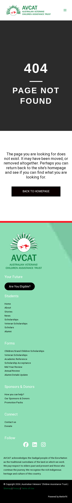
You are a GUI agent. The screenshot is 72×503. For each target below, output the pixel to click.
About (8, 307)
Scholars (9, 327)
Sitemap (7, 488)
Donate (8, 426)
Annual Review (12, 370)
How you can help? (14, 394)
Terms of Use (27, 488)
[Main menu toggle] (65, 10)
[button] (25, 444)
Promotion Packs (14, 402)
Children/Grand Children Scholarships (24, 351)
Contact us (10, 422)
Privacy (16, 488)
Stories (8, 311)
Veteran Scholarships (16, 323)
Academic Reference (16, 359)
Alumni (8, 331)
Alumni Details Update (16, 374)
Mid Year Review (13, 366)
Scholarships (11, 319)
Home (8, 303)
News (7, 315)
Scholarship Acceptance (18, 362)
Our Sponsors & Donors (17, 398)
